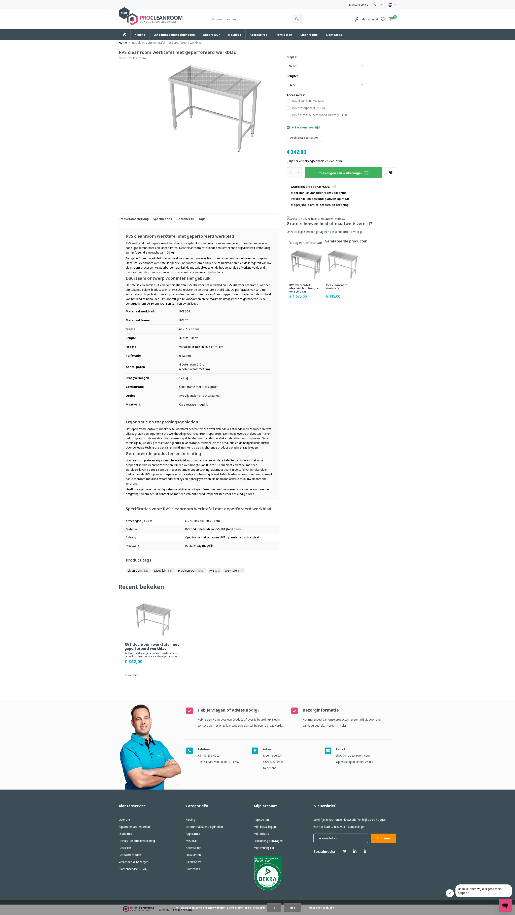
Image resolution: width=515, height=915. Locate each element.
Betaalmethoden (130, 855)
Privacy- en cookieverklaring (137, 841)
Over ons (125, 820)
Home (123, 42)
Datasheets (185, 219)
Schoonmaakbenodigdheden (174, 35)
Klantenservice (358, 4)
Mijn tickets (261, 834)
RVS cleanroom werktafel (336, 286)
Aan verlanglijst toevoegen (390, 172)
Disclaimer (125, 834)
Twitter (345, 851)
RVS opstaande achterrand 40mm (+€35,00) (320, 115)
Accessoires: (296, 95)
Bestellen (125, 848)
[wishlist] (383, 19)
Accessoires (258, 35)
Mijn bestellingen (265, 827)
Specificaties (162, 219)
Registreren (261, 820)
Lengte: (292, 76)
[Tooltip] (334, 187)
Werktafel (234, 570)
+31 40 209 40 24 (209, 755)
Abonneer (383, 838)
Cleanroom (138, 570)
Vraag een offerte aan (305, 242)
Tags (201, 219)
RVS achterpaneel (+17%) (308, 108)
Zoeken (297, 19)
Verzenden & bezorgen (133, 862)
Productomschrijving (134, 219)
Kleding (140, 35)
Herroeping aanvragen (268, 841)
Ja (274, 907)
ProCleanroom (136, 58)
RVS (214, 570)
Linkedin (355, 851)
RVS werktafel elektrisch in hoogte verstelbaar (304, 288)
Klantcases (334, 35)
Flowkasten (283, 35)
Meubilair (234, 35)
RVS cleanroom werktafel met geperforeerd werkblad (152, 646)
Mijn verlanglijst (264, 848)
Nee (292, 907)
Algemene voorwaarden (134, 827)
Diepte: (292, 57)
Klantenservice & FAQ (133, 869)
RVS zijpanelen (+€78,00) (308, 101)
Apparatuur (211, 35)
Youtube (365, 851)
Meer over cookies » (322, 907)
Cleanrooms (309, 35)
